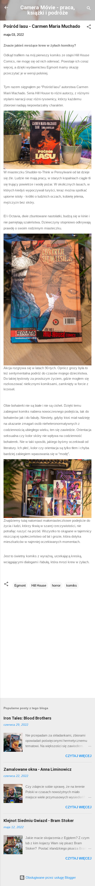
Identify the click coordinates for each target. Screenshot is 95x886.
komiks (71, 585)
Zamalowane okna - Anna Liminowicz (38, 769)
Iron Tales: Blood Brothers (27, 718)
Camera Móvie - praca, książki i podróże (47, 10)
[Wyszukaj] (88, 9)
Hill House (38, 585)
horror (56, 585)
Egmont (20, 585)
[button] (88, 27)
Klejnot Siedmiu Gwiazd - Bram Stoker (39, 820)
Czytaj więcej (78, 756)
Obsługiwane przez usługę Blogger (50, 877)
